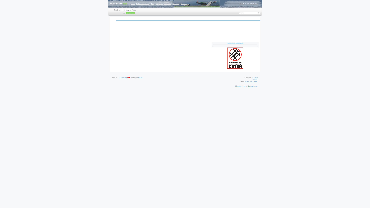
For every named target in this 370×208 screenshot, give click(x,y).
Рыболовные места (142, 4)
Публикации (126, 10)
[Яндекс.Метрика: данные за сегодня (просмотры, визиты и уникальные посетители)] (253, 86)
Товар (134, 10)
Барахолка (167, 4)
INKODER (140, 77)
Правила (184, 4)
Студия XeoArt (123, 77)
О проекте (159, 4)
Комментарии (130, 13)
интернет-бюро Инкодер (251, 81)
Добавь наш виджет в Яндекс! (235, 43)
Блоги (133, 4)
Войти (241, 4)
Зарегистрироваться (252, 3)
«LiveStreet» (255, 77)
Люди (152, 4)
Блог (124, 12)
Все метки (176, 4)
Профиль (117, 10)
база (118, 4)
